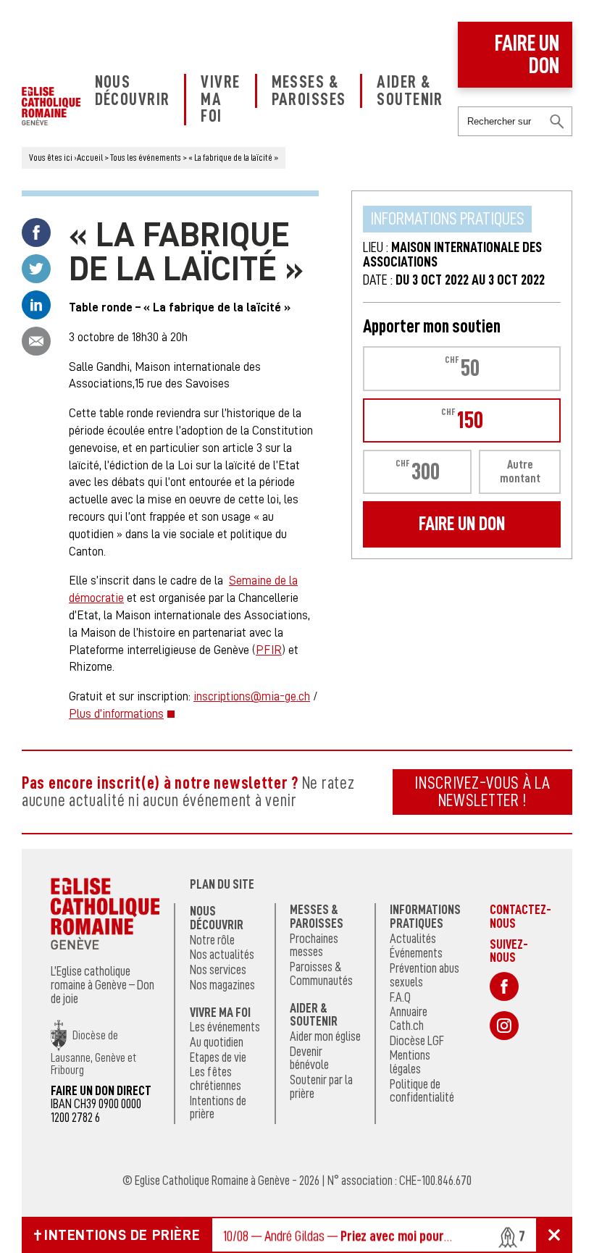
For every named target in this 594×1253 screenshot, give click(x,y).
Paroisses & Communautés (321, 973)
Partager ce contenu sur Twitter (36, 268)
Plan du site (222, 884)
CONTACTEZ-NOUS (520, 916)
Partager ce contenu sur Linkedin (36, 304)
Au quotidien (216, 1042)
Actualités (413, 938)
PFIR (269, 650)
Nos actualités (222, 954)
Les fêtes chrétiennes (215, 1078)
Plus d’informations (116, 714)
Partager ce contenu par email (36, 341)
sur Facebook (504, 986)
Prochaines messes (314, 945)
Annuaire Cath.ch (408, 1018)
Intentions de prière (218, 1107)
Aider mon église (325, 1036)
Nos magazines (222, 985)
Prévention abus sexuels (424, 975)
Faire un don (527, 55)
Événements (416, 953)
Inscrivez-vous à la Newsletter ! (482, 791)
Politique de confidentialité (422, 1091)
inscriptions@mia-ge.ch (251, 696)
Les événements (225, 1027)
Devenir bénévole (309, 1058)
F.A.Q (400, 997)
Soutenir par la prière (321, 1086)
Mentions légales (410, 1062)
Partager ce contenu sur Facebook (36, 232)
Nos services (218, 969)
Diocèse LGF (417, 1040)
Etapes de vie (218, 1057)
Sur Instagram (504, 1025)
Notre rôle (212, 940)
